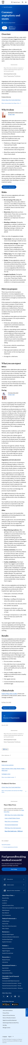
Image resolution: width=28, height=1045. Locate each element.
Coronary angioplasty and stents (11, 15)
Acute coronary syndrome (7, 765)
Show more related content (8, 777)
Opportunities (11, 76)
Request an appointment (9, 187)
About (4, 27)
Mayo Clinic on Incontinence (11, 821)
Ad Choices (17, 76)
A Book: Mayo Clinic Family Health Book (11, 100)
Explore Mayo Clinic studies (9, 693)
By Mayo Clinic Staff (6, 702)
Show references (5, 755)
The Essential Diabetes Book (11, 824)
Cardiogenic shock (6, 774)
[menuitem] (4, 28)
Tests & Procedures (7, 7)
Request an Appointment (9, 22)
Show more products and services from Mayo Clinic (12, 791)
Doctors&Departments (12, 27)
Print (6, 749)
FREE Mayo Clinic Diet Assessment (13, 828)
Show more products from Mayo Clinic (11, 103)
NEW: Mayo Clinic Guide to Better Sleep (14, 815)
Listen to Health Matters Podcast (12, 818)
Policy (5, 76)
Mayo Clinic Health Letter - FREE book (14, 831)
